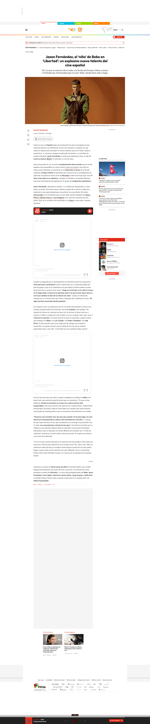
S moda (86, 689)
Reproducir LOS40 (90, 211)
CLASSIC (61, 23)
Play (75, 720)
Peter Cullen (103, 47)
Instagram (64, 661)
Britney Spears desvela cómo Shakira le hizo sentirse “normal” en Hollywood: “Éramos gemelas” (111, 190)
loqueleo (93, 689)
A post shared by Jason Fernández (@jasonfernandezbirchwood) (62, 275)
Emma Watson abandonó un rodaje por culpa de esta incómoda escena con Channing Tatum (51, 649)
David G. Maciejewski (41, 130)
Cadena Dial (85, 686)
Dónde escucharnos (107, 680)
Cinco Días (79, 686)
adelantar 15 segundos (81, 721)
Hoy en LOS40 (65, 37)
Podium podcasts (71, 689)
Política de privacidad (59, 680)
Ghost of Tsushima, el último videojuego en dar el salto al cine (73, 648)
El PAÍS (55, 684)
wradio (72, 686)
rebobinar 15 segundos (69, 721)
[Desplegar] (75, 715)
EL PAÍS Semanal (91, 686)
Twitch (82, 661)
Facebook (28, 130)
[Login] (122, 29)
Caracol (106, 684)
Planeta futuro (98, 686)
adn (99, 684)
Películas (40, 484)
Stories (85, 661)
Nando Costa (61, 47)
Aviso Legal (41, 680)
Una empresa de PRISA (40, 685)
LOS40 (43, 23)
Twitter (28, 135)
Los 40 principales (63, 684)
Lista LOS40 (29, 37)
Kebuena (104, 686)
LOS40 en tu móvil (96, 680)
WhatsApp (28, 139)
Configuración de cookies (83, 680)
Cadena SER (88, 684)
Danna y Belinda (93, 47)
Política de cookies (71, 680)
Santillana (71, 684)
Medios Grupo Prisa (40, 690)
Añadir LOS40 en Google (44, 139)
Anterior (65, 721)
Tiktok (68, 661)
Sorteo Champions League (47, 47)
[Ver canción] (103, 245)
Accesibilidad (49, 680)
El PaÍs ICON (78, 689)
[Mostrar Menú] (27, 30)
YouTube (71, 661)
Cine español (47, 484)
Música (37, 37)
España (115, 30)
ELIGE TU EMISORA (116, 720)
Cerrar (123, 42)
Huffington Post (57, 686)
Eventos (56, 37)
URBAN (96, 23)
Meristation (102, 689)
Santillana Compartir (80, 684)
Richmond (54, 689)
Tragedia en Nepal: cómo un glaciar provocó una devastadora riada (110, 181)
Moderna (62, 689)
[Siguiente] (124, 47)
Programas (47, 37)
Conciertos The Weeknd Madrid (76, 47)
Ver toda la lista (111, 273)
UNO (67, 686)
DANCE (78, 23)
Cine (31, 52)
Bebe (35, 484)
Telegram (28, 144)
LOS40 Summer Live (76, 37)
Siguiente (85, 721)
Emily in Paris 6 (112, 47)
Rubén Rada (122, 47)
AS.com (93, 684)
